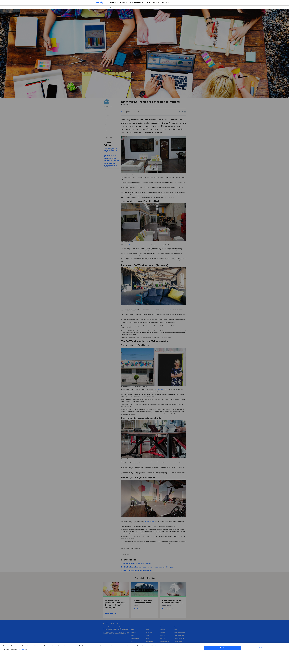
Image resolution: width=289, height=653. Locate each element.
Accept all (222, 648)
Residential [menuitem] (113, 2)
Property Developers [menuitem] (135, 2)
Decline (261, 648)
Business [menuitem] (122, 2)
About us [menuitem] (164, 2)
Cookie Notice (22, 649)
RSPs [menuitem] (147, 2)
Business (116, 7)
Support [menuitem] (155, 2)
